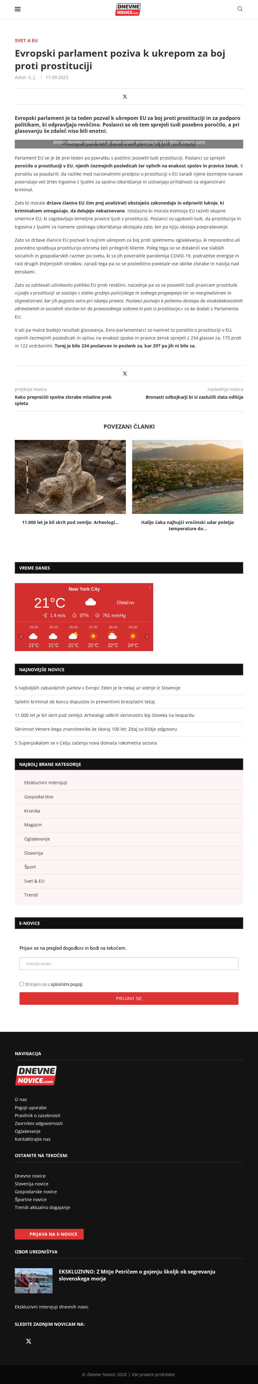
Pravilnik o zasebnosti (37, 1115)
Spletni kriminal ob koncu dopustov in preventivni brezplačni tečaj (85, 702)
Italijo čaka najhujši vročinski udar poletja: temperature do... (187, 525)
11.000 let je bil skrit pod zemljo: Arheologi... (70, 522)
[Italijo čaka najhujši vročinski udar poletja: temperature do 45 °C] (187, 477)
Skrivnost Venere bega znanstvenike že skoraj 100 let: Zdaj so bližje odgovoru (96, 729)
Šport (30, 867)
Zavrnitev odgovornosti (39, 1123)
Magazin (33, 825)
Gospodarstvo (38, 797)
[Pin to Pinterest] (131, 96)
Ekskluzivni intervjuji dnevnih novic (52, 1307)
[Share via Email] (137, 96)
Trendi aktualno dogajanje (42, 1207)
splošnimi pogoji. (67, 984)
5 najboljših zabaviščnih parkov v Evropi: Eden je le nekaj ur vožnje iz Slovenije (97, 688)
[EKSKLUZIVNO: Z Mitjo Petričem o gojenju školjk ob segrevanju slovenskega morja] (34, 1280)
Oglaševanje (37, 839)
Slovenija (33, 853)
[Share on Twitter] (125, 96)
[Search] (240, 9)
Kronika (32, 811)
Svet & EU (34, 881)
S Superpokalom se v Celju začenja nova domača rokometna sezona (86, 743)
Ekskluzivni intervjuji (45, 782)
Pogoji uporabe (31, 1108)
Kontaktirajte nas (33, 1139)
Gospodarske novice (36, 1192)
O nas (21, 1099)
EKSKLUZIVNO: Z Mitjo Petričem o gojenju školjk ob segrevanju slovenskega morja (137, 1275)
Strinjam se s (54, 984)
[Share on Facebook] (118, 96)
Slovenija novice (31, 1184)
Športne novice (31, 1199)
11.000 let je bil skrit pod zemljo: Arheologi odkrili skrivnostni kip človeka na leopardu (104, 715)
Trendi (31, 895)
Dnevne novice (30, 1176)
